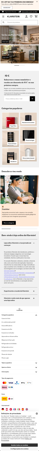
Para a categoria (9, 223)
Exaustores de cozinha (28, 122)
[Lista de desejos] (31, 16)
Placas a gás (5, 358)
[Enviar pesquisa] (3, 22)
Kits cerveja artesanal (28, 158)
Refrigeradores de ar (7, 347)
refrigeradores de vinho (11, 277)
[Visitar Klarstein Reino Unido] (27, 409)
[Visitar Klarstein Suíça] (11, 409)
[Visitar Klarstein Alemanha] (3, 409)
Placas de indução (7, 354)
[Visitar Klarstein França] (15, 409)
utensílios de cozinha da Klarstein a (15, 273)
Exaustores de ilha (7, 329)
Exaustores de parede (8, 350)
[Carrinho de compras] (36, 16)
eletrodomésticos (9, 271)
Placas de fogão (30, 140)
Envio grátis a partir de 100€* (29, 11)
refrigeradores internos (11, 275)
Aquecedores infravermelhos (10, 336)
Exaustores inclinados (8, 333)
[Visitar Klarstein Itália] (19, 409)
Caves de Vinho (12, 143)
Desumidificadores (7, 325)
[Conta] (26, 16)
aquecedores (30, 273)
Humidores (13, 161)
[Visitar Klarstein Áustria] (7, 409)
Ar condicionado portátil (8, 322)
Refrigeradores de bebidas (9, 343)
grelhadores (8, 279)
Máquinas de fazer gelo (8, 340)
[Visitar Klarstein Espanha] (23, 409)
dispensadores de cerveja (26, 277)
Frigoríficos (13, 126)
